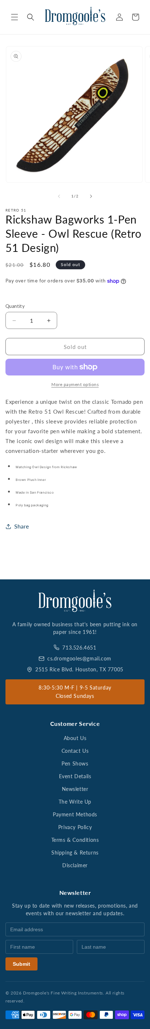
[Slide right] (91, 196)
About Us (75, 738)
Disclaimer (75, 865)
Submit (21, 964)
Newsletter (75, 789)
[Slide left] (59, 196)
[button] (15, 17)
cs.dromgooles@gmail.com (79, 658)
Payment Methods (75, 814)
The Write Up (75, 802)
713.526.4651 (79, 647)
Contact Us (75, 751)
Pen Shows (75, 763)
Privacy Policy (75, 827)
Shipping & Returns (75, 852)
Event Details (75, 776)
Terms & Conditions (75, 840)
